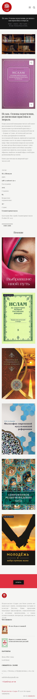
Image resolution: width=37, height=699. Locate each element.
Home (10, 24)
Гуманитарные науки (25, 216)
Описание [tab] (7, 225)
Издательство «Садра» (10, 691)
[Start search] (34, 7)
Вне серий (23, 24)
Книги (16, 24)
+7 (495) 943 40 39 (9, 681)
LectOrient (5, 660)
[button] (31, 63)
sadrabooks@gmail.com (10, 677)
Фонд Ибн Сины (8, 657)
